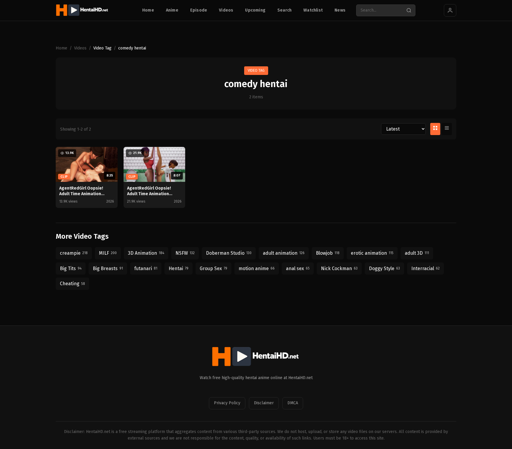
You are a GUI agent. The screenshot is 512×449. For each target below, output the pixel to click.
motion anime (257, 268)
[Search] (409, 10)
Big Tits (70, 268)
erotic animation (372, 253)
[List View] (447, 129)
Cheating (72, 283)
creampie (74, 253)
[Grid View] (435, 129)
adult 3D (417, 253)
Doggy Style (384, 268)
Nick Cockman (339, 268)
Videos (226, 10)
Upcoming (255, 10)
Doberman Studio (229, 253)
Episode (198, 10)
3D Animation (146, 253)
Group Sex (213, 268)
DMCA (292, 402)
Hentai (178, 268)
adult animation (284, 253)
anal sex (298, 268)
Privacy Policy (227, 402)
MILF (108, 253)
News (340, 10)
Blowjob (328, 253)
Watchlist (313, 10)
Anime (172, 10)
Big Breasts (108, 268)
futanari (145, 268)
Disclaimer (264, 402)
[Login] (450, 10)
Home (148, 10)
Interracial (425, 268)
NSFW (185, 253)
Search (284, 10)
